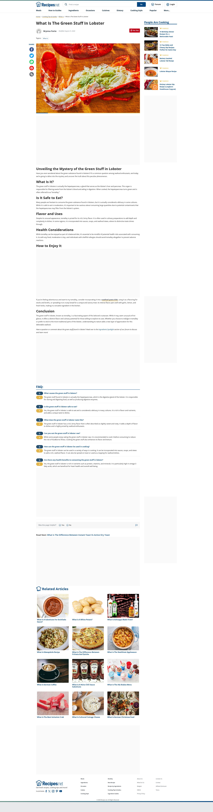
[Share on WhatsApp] (31, 62)
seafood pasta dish (110, 300)
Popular (153, 10)
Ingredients (74, 10)
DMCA (139, 790)
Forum (158, 4)
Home (38, 17)
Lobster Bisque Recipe (168, 71)
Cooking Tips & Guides (49, 17)
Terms (157, 790)
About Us (139, 779)
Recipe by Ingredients (114, 786)
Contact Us (159, 779)
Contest (158, 782)
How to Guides (54, 10)
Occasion (83, 786)
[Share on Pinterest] (134, 31)
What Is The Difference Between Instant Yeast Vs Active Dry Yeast (78, 535)
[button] (31, 74)
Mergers (139, 786)
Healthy (110, 779)
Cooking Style (85, 793)
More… (167, 10)
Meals (82, 779)
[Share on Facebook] (31, 49)
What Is (61, 17)
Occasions (90, 10)
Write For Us (140, 782)
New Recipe (111, 782)
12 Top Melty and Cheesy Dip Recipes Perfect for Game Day (168, 47)
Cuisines (105, 10)
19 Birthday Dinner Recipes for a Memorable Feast (167, 34)
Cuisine (83, 790)
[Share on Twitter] (31, 56)
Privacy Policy (141, 793)
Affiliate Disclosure (161, 786)
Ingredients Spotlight (106, 329)
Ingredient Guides (113, 793)
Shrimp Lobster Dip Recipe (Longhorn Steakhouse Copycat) (168, 86)
